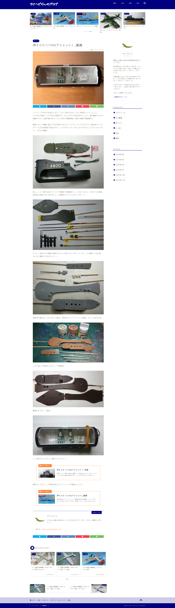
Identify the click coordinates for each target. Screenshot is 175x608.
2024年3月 (120, 160)
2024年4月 (120, 154)
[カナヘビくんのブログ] (44, 7)
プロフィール (120, 113)
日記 (138, 3)
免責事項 (44, 605)
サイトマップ (35, 605)
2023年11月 (120, 180)
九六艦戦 (119, 118)
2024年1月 (120, 170)
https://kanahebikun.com (51, 529)
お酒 (122, 3)
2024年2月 (120, 165)
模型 (114, 3)
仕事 (130, 3)
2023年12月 (120, 175)
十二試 (118, 128)
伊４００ (36, 41)
